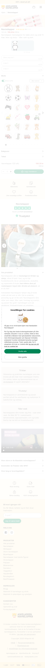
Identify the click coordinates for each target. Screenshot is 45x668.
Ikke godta (22, 357)
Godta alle (22, 351)
